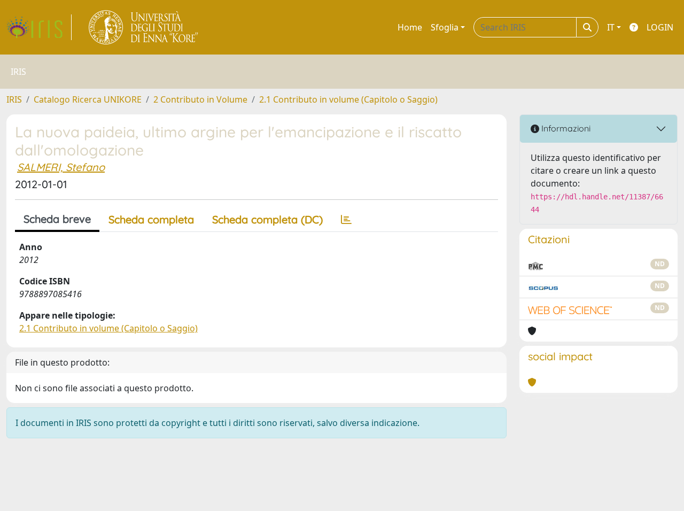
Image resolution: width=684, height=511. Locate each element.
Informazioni (564, 128)
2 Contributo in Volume (200, 99)
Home (410, 27)
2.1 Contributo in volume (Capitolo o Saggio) (348, 99)
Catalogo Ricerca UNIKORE (88, 99)
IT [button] (611, 27)
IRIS (14, 99)
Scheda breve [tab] (57, 219)
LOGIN (660, 27)
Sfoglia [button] (444, 27)
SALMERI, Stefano (61, 167)
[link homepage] (39, 27)
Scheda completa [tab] (151, 219)
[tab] (346, 219)
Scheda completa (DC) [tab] (267, 219)
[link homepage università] (144, 27)
